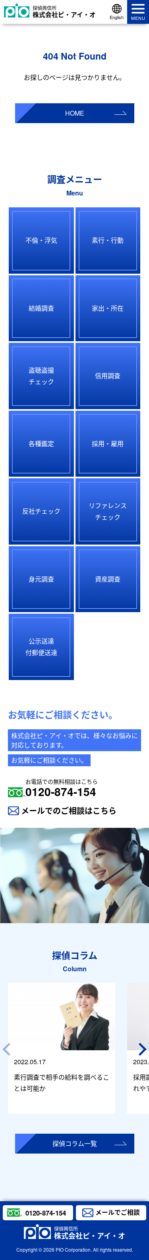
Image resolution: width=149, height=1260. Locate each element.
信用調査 (107, 375)
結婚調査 (41, 308)
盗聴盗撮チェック (41, 375)
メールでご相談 (117, 1212)
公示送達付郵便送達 (41, 646)
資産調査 (107, 579)
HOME (74, 113)
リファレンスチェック (108, 511)
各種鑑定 (41, 443)
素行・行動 (108, 240)
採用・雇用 (108, 443)
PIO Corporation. (74, 1249)
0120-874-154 (61, 788)
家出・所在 (108, 308)
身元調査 (41, 579)
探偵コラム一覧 (74, 1143)
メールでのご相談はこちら (68, 810)
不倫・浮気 (41, 240)
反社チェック (41, 511)
